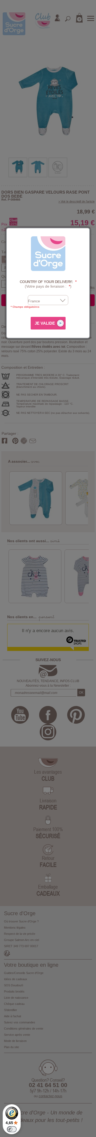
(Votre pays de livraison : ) (48, 284)
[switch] (12, 1129)
